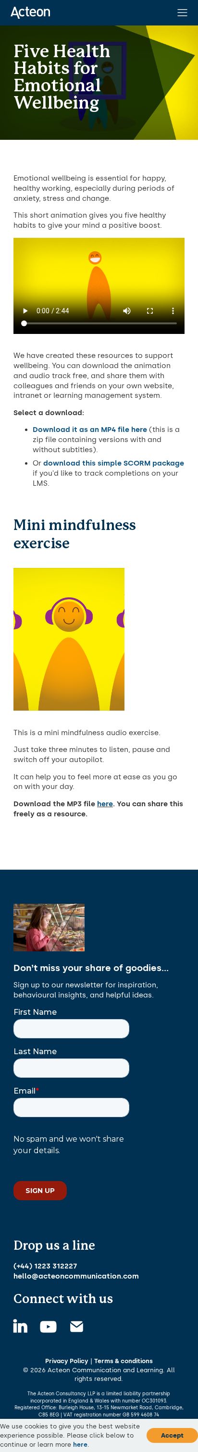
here (105, 804)
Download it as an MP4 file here (90, 429)
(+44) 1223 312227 (45, 1266)
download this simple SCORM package (113, 463)
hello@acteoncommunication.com (76, 1276)
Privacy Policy (66, 1361)
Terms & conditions (123, 1361)
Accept (172, 1435)
